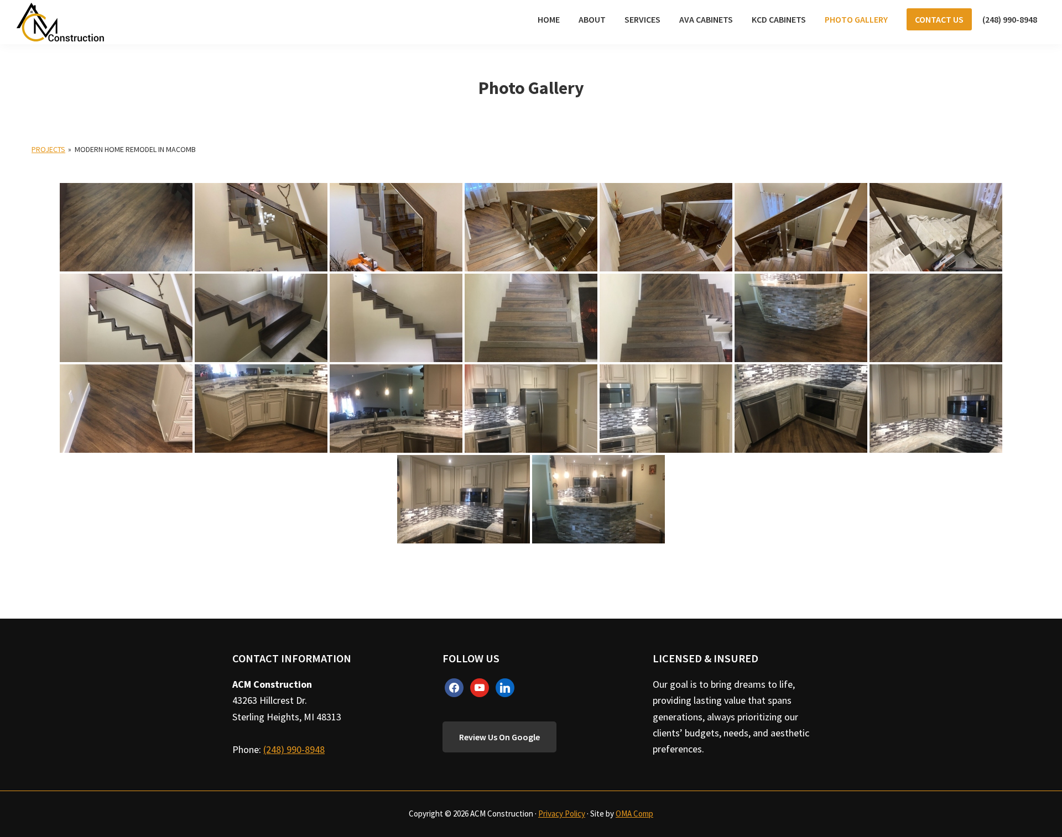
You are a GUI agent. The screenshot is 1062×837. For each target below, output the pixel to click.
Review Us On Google (499, 736)
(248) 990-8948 (294, 749)
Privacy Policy (561, 813)
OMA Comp (634, 813)
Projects (48, 149)
